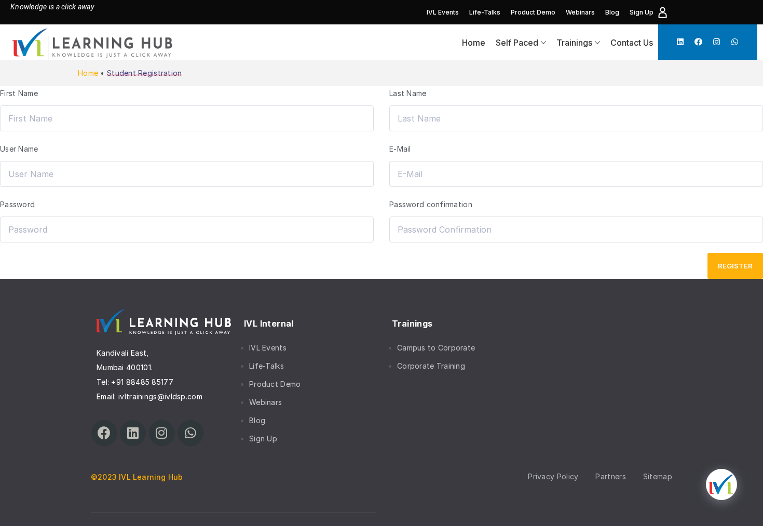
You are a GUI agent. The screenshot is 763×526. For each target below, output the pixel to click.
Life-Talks (484, 12)
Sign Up (641, 12)
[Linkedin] (680, 42)
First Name (19, 93)
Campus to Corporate (436, 347)
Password (17, 204)
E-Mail (400, 148)
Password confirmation (430, 204)
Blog (612, 12)
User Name (19, 148)
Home (473, 42)
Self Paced (517, 42)
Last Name (408, 93)
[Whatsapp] (735, 42)
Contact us (631, 42)
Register (735, 266)
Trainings (574, 42)
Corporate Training (431, 365)
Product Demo (533, 12)
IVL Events (443, 12)
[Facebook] (698, 42)
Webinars (580, 12)
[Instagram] (717, 42)
